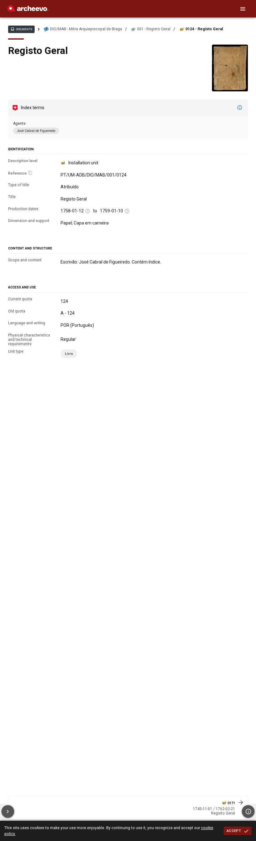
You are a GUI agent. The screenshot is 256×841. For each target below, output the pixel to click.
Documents (21, 29)
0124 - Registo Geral (204, 29)
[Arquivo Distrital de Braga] (27, 9)
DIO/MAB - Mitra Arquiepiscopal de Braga (86, 29)
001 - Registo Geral (153, 29)
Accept (234, 831)
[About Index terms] (239, 107)
